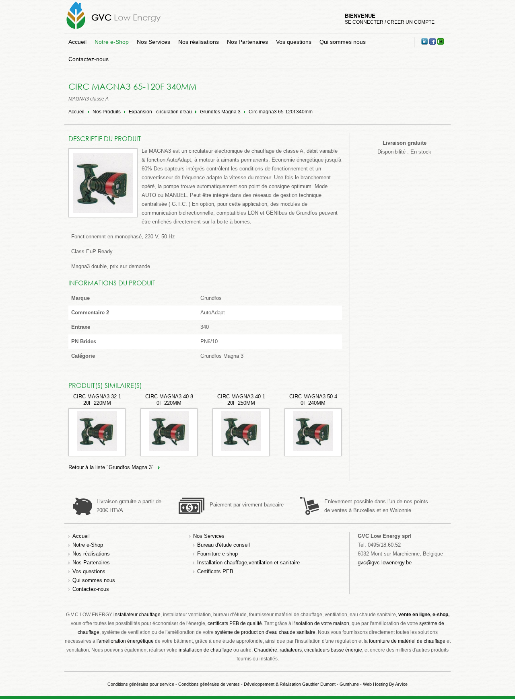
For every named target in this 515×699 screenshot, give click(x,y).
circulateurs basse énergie (333, 650)
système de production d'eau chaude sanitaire (265, 632)
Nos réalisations (198, 42)
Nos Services (153, 42)
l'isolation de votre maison (321, 623)
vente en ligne (414, 614)
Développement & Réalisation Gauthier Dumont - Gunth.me (301, 684)
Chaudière (265, 650)
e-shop (440, 614)
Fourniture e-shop (217, 554)
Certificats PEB (215, 571)
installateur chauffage (137, 614)
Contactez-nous (88, 59)
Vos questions (293, 42)
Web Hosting (375, 684)
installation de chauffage (205, 650)
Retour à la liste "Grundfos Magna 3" (111, 467)
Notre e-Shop (112, 42)
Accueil (77, 42)
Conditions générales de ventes (209, 684)
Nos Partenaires (247, 42)
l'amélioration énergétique (125, 641)
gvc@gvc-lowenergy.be (385, 563)
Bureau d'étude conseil (223, 545)
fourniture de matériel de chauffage (407, 641)
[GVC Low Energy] (75, 29)
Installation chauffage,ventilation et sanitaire (248, 563)
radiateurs (291, 650)
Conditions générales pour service (140, 684)
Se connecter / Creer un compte (390, 22)
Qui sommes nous (342, 42)
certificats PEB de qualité (235, 623)
